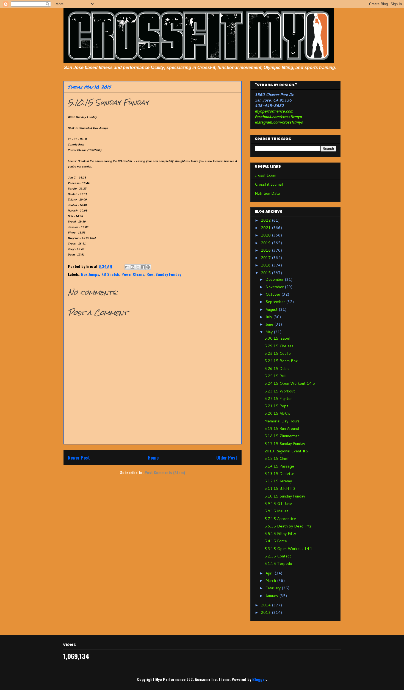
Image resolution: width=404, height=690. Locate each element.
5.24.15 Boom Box (281, 361)
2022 (266, 220)
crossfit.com (265, 175)
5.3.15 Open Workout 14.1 (288, 548)
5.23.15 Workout (279, 391)
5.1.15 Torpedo (278, 563)
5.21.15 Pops (276, 406)
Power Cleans (132, 274)
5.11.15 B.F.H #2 (279, 488)
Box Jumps (90, 274)
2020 (266, 235)
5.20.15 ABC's (277, 413)
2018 (266, 250)
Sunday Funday (168, 274)
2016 (266, 265)
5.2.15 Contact (277, 556)
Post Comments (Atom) (165, 472)
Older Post (226, 457)
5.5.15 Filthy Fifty (280, 533)
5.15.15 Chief (276, 458)
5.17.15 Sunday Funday (284, 443)
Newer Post (79, 457)
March (271, 580)
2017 (266, 257)
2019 (266, 243)
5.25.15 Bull (275, 376)
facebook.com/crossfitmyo (278, 116)
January (272, 595)
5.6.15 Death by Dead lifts (288, 526)
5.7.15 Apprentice (280, 518)
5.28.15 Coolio (277, 353)
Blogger (259, 679)
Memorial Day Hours (282, 421)
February (273, 588)
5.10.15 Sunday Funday (284, 496)
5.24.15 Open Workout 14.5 (289, 383)
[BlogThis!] (132, 267)
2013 (266, 612)
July (269, 317)
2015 (266, 273)
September (275, 301)
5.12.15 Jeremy (278, 481)
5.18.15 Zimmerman (282, 436)
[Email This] (127, 267)
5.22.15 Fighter (278, 398)
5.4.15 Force (275, 541)
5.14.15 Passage (279, 466)
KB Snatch (110, 274)
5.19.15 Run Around (281, 428)
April (270, 573)
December (275, 279)
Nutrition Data (267, 193)
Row (149, 274)
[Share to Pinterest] (148, 267)
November (275, 287)
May (269, 332)
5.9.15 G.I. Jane (278, 503)
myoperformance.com (274, 111)
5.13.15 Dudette (279, 473)
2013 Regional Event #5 (286, 451)
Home (153, 457)
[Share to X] (137, 267)
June (269, 324)
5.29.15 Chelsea (279, 346)
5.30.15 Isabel (277, 338)
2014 (266, 605)
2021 (266, 227)
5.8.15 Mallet (276, 511)
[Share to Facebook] (143, 267)
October (273, 294)
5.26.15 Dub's (276, 368)
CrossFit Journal (269, 184)
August (272, 309)
